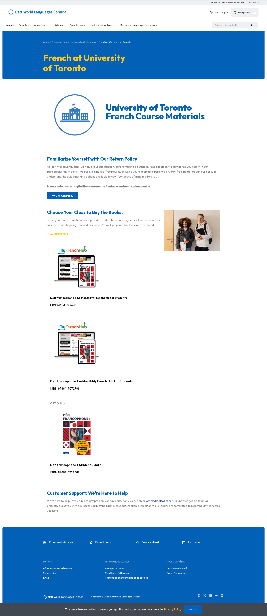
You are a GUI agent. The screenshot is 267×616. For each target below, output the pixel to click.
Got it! (193, 609)
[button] (227, 3)
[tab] (104, 234)
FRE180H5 (61, 234)
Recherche (254, 25)
